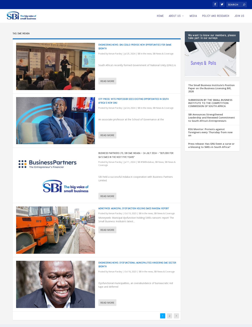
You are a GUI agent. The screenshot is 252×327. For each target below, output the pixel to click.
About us (175, 16)
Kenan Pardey (115, 53)
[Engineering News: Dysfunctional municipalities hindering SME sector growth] (55, 284)
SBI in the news (144, 53)
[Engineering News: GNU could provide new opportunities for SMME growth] (55, 66)
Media (193, 16)
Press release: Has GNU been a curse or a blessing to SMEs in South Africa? (211, 145)
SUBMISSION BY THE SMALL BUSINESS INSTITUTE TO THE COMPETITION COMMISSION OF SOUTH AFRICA (210, 103)
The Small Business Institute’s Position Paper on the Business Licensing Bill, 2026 (211, 88)
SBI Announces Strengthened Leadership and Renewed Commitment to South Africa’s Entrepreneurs (211, 117)
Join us (239, 16)
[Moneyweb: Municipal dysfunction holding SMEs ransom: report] (55, 230)
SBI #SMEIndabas (145, 162)
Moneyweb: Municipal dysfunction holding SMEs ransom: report (133, 208)
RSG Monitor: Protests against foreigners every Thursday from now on (210, 132)
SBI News (159, 162)
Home (160, 16)
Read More (107, 81)
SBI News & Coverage (163, 53)
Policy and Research (215, 16)
